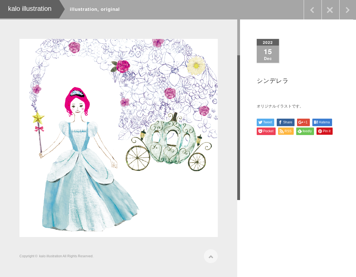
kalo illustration (50, 256)
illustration (83, 9)
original (110, 9)
